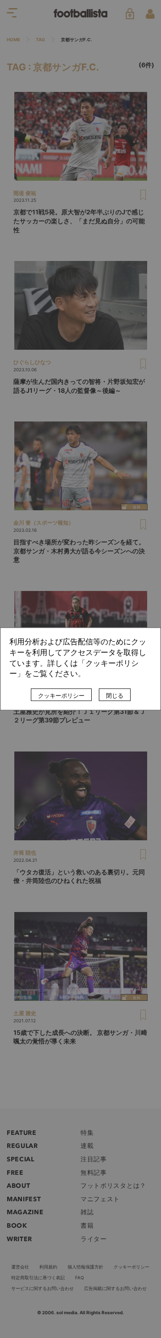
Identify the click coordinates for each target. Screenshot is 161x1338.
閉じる (114, 695)
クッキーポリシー (61, 695)
